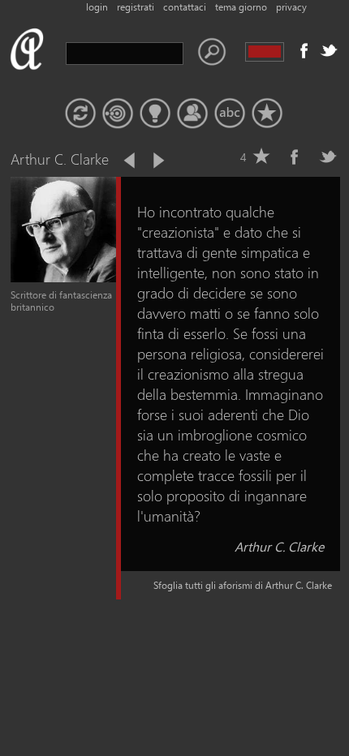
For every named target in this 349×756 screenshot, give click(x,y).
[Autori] (192, 113)
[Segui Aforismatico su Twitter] (329, 50)
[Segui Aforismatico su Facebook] (304, 50)
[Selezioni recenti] (117, 113)
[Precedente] (130, 160)
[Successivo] (157, 160)
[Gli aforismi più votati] (155, 113)
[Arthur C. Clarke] (63, 279)
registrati (135, 7)
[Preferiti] (267, 113)
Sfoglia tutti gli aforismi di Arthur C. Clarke (242, 585)
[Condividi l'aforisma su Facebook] (294, 156)
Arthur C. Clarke (279, 546)
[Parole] (229, 113)
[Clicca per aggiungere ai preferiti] (261, 156)
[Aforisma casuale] (80, 113)
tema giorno (241, 7)
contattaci (184, 7)
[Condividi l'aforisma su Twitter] (328, 156)
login (97, 7)
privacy (291, 7)
